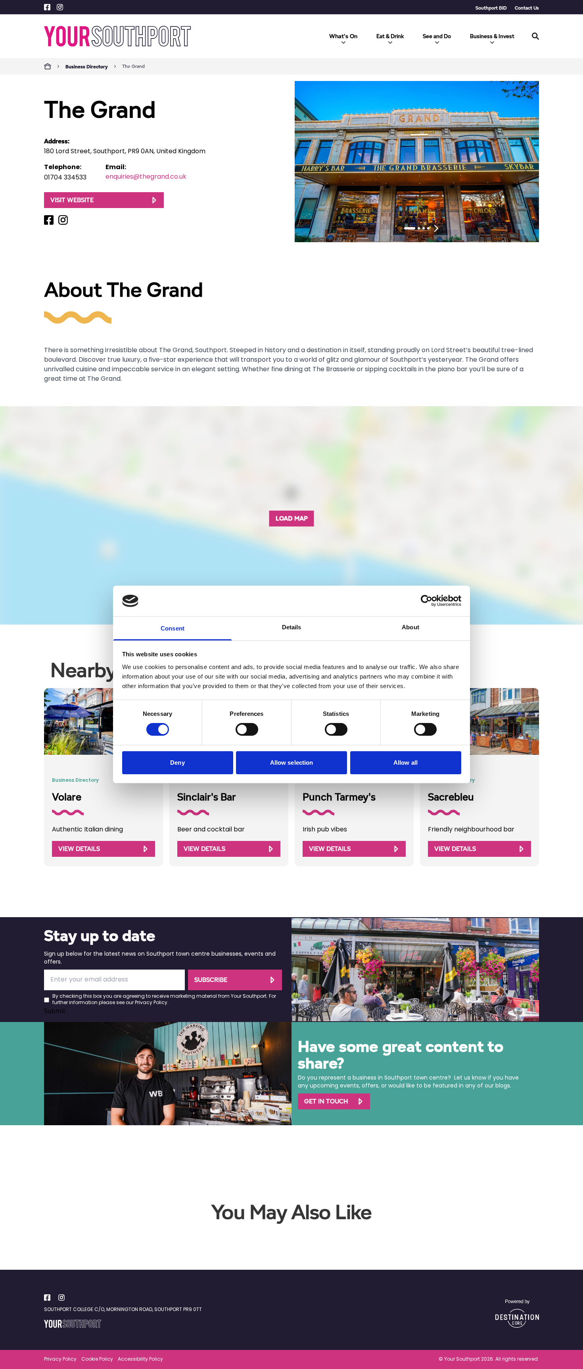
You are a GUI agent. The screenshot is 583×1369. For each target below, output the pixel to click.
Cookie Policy (97, 1359)
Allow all (405, 762)
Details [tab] (291, 627)
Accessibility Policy (140, 1359)
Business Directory (86, 66)
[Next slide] (436, 228)
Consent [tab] (172, 628)
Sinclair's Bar (206, 796)
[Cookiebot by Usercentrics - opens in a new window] (426, 601)
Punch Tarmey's (339, 796)
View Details (79, 849)
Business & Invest (492, 36)
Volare (66, 796)
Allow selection (291, 762)
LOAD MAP (292, 518)
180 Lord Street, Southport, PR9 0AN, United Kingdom (124, 151)
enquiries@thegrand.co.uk (145, 177)
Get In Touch (326, 1101)
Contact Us (527, 8)
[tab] (409, 228)
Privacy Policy (151, 1003)
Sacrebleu (451, 796)
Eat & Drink (390, 36)
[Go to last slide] (397, 228)
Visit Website (72, 200)
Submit (54, 1011)
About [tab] (410, 627)
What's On (343, 36)
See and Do (437, 36)
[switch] (247, 729)
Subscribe (210, 980)
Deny (177, 762)
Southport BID (491, 8)
